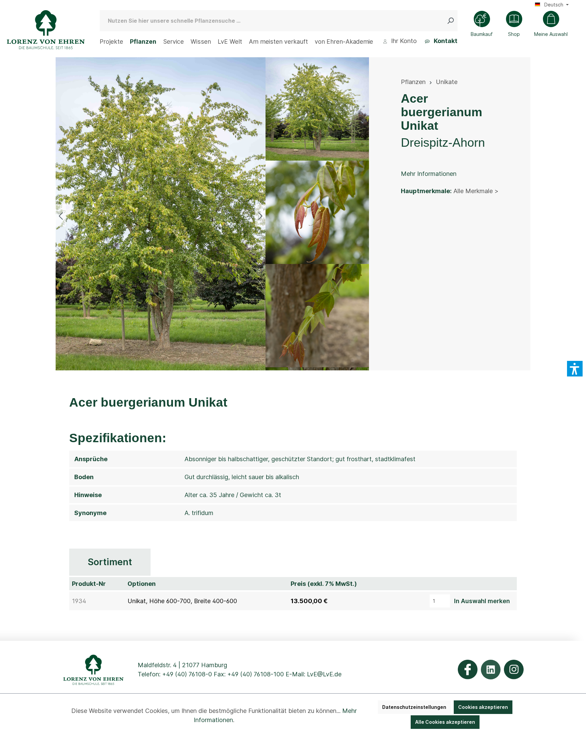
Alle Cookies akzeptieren (445, 722)
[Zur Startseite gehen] (46, 29)
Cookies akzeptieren (483, 707)
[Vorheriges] (61, 215)
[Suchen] (452, 20)
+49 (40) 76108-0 (187, 674)
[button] (575, 368)
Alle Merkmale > (476, 191)
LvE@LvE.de (324, 674)
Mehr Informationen (428, 173)
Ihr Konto (403, 40)
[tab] (110, 562)
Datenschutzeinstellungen (414, 707)
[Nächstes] (260, 215)
